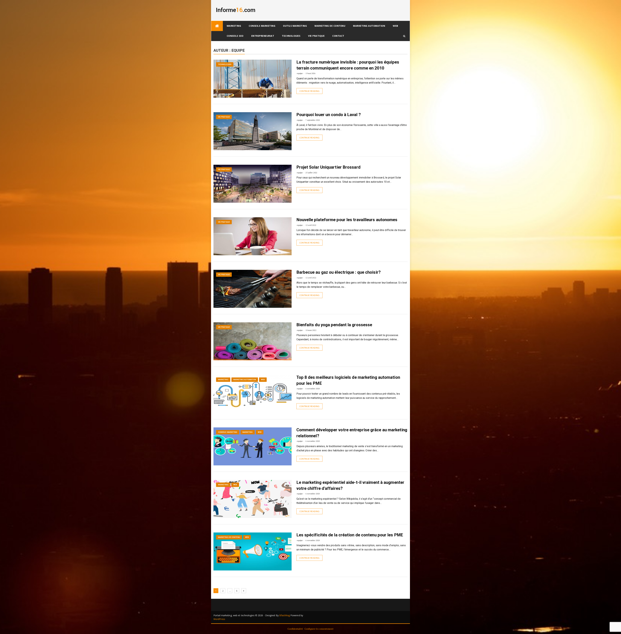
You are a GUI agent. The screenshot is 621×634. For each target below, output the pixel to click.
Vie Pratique (316, 35)
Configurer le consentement (319, 628)
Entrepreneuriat (262, 35)
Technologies (291, 35)
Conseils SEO (235, 35)
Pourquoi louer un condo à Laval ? (328, 114)
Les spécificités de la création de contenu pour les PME (349, 534)
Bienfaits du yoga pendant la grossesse (334, 324)
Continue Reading (309, 91)
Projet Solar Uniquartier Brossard (328, 167)
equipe (300, 73)
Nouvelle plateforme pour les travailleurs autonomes (347, 219)
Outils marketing (295, 25)
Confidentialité (295, 628)
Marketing (234, 25)
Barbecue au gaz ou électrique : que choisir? (338, 272)
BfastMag (284, 615)
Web (395, 25)
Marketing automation (369, 25)
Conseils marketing (262, 25)
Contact (338, 35)
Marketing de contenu (330, 25)
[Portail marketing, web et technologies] (217, 26)
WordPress (219, 619)
